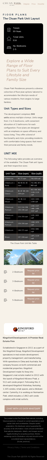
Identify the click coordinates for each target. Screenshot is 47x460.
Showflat (41, 4)
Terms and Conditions (30, 447)
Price (34, 4)
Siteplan (26, 4)
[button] (23, 257)
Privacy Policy (14, 447)
